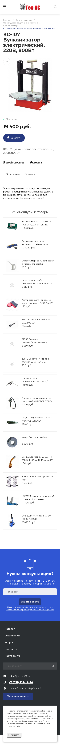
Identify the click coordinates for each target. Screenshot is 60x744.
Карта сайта (12, 655)
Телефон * (12, 591)
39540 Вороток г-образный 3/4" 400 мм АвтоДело (36, 360)
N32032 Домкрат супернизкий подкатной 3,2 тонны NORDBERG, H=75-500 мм (38, 499)
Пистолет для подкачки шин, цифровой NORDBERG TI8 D (37, 399)
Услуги (9, 642)
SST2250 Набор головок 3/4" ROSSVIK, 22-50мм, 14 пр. (37, 223)
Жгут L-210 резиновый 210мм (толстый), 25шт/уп (37, 419)
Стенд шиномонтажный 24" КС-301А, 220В (36, 517)
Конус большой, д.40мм (34, 437)
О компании (12, 635)
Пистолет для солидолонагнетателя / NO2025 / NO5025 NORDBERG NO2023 (37, 383)
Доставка (36, 162)
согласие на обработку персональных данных (30, 609)
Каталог (10, 628)
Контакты (11, 649)
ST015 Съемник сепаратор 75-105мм (38, 478)
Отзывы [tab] (29, 174)
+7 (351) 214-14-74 (21, 682)
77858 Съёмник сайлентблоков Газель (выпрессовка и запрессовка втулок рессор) (38, 344)
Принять (14, 735)
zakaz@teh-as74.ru (19, 676)
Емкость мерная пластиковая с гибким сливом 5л (38, 262)
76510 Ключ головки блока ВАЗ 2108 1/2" (36, 321)
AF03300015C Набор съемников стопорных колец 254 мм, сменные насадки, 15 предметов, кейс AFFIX (37, 285)
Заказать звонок (18, 696)
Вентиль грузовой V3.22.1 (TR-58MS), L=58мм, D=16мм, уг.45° (37, 458)
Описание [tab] (13, 174)
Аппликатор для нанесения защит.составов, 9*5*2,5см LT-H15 (37, 303)
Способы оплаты (13, 162)
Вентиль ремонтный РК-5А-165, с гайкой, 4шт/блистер (35, 244)
